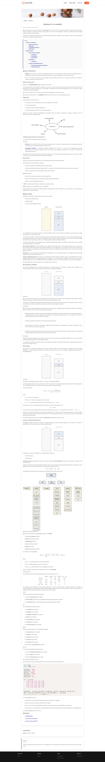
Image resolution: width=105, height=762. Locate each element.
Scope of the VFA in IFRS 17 (31, 718)
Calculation (34, 54)
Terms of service (60, 758)
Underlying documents (34, 47)
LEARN (65, 2)
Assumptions (34, 56)
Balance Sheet (29, 50)
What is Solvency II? (33, 44)
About (19, 756)
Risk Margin (31, 59)
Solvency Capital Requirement (36, 63)
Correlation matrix (35, 66)
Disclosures (31, 48)
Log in (24, 733)
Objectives (31, 46)
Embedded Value (29, 716)
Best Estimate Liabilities (34, 52)
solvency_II (31, 20)
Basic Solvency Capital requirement (39, 65)
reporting (25, 20)
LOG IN (86, 2)
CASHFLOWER (72, 2)
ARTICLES (80, 2)
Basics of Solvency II (31, 42)
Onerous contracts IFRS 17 (31, 721)
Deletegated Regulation (30, 148)
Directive (27, 144)
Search (38, 756)
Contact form (79, 756)
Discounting (34, 57)
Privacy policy (60, 756)
